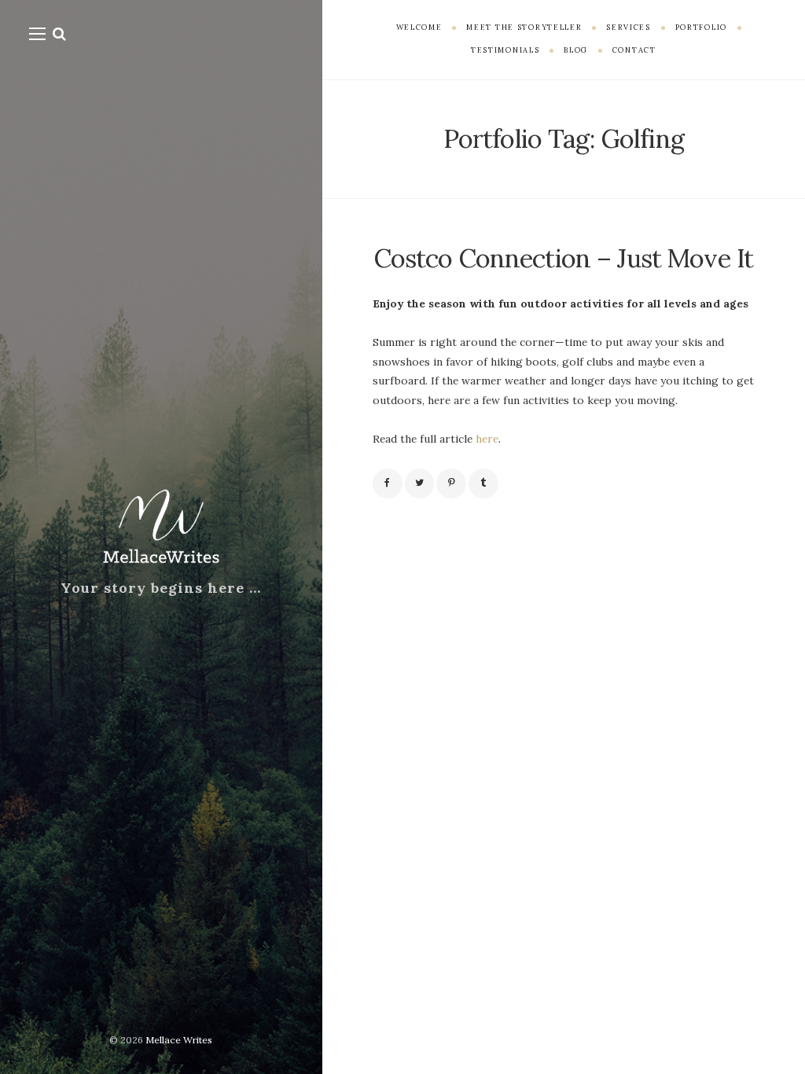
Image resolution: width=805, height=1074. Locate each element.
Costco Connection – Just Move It (564, 257)
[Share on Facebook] (387, 483)
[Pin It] (451, 483)
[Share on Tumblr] (483, 483)
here (487, 439)
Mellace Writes (178, 1040)
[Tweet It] (420, 483)
